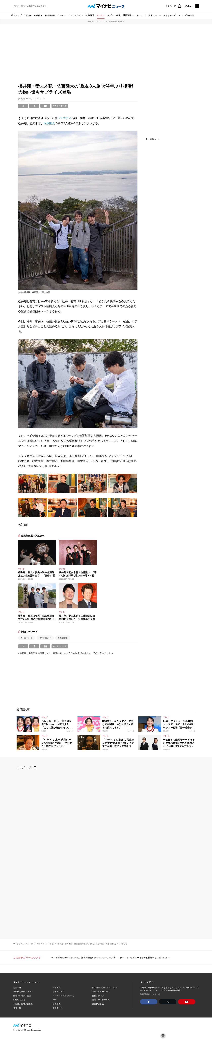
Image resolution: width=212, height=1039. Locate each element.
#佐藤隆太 (62, 638)
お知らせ (17, 987)
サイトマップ (58, 991)
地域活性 (127, 15)
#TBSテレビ (26, 638)
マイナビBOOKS (186, 15)
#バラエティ (45, 638)
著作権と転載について (23, 991)
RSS (55, 999)
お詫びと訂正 (98, 1004)
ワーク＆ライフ (76, 15)
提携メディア (98, 996)
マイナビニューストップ (23, 944)
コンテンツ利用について (63, 996)
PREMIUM (50, 15)
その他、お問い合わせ (23, 1004)
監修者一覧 (57, 1008)
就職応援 (90, 15)
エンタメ (101, 15)
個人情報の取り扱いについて (105, 987)
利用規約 (57, 987)
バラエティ (64, 118)
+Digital (38, 15)
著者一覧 (17, 1008)
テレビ (51, 944)
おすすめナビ (170, 15)
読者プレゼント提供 (22, 996)
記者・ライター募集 (101, 999)
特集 (118, 15)
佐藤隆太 (49, 123)
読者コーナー (155, 15)
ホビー (110, 15)
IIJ (138, 15)
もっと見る (151, 139)
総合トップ (16, 15)
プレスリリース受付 (101, 991)
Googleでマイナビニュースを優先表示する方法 (106, 21)
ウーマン (62, 15)
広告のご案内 (19, 999)
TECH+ (27, 15)
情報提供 (57, 1004)
